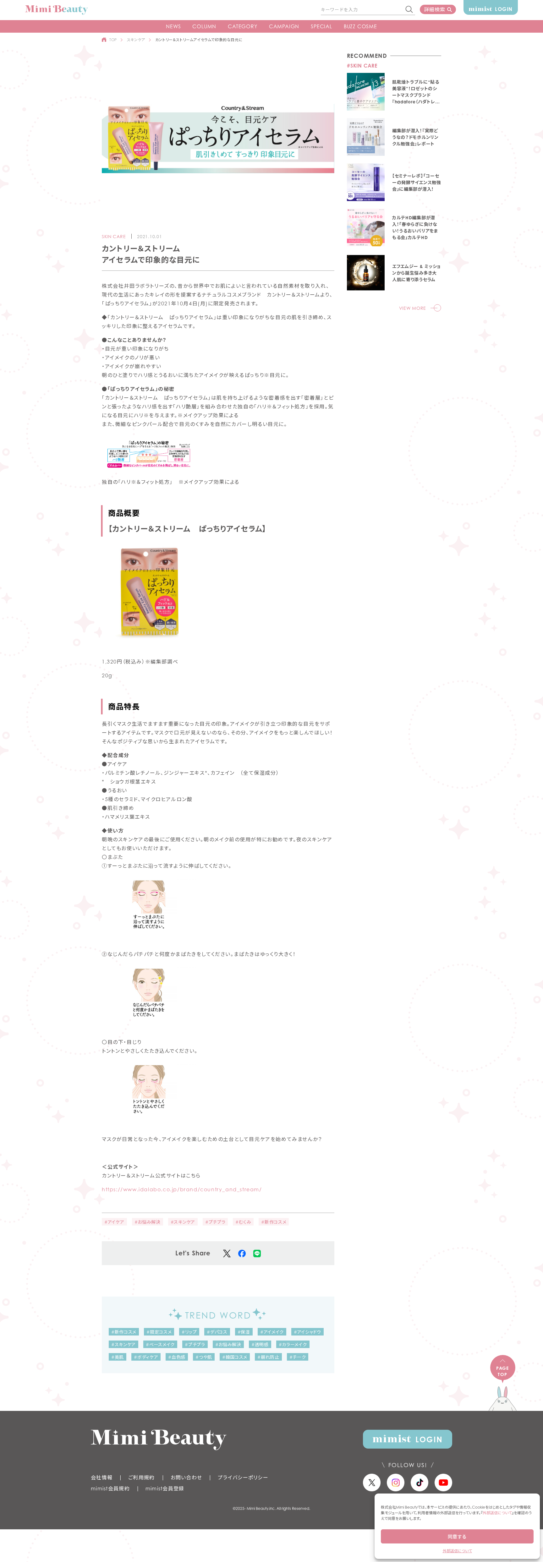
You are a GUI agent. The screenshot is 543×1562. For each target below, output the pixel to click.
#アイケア (114, 1222)
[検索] (409, 10)
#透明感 (260, 1344)
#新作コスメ (273, 1222)
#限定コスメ (159, 1332)
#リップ (189, 1332)
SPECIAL (321, 26)
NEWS (173, 26)
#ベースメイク (160, 1344)
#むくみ (243, 1222)
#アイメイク (272, 1332)
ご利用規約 (141, 1477)
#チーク (297, 1357)
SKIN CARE (114, 236)
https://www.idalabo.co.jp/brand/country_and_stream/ (182, 1189)
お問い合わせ (186, 1477)
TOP (113, 39)
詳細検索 (434, 9)
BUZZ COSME (360, 26)
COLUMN (204, 26)
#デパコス (217, 1332)
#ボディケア (146, 1357)
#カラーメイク (293, 1344)
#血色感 (176, 1357)
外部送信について (497, 1512)
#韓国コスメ (234, 1357)
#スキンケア (183, 1222)
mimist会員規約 (110, 1488)
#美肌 (117, 1357)
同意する (457, 1536)
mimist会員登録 (164, 1488)
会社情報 (101, 1477)
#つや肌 (203, 1357)
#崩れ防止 (268, 1357)
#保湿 (244, 1332)
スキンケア (136, 39)
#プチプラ (215, 1222)
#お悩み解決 (147, 1222)
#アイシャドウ (307, 1332)
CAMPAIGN (284, 26)
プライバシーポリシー (243, 1477)
